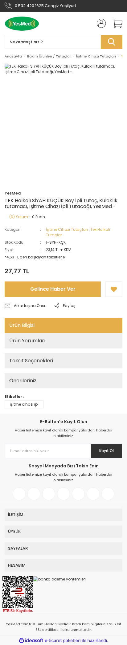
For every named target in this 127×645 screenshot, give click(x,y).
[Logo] (22, 23)
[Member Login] (99, 23)
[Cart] (115, 23)
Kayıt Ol (106, 450)
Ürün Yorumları (27, 340)
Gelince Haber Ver (53, 289)
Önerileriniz (22, 380)
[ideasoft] (31, 640)
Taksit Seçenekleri (31, 360)
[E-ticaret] (63, 640)
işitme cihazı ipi (24, 404)
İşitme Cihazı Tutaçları (67, 229)
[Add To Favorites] (113, 289)
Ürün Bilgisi (22, 325)
